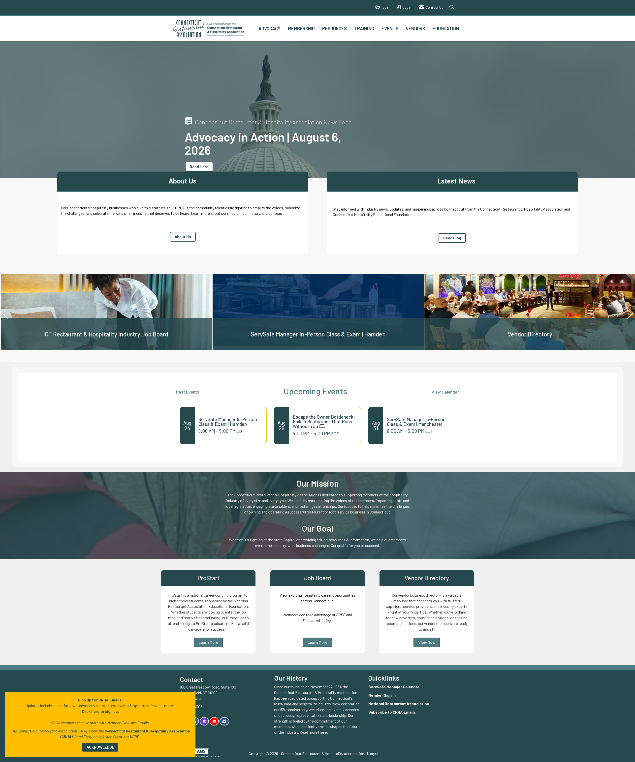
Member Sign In (382, 695)
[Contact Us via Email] (224, 721)
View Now (426, 642)
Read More (199, 166)
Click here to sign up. (100, 711)
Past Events (187, 392)
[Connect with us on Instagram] (204, 721)
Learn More (208, 642)
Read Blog (452, 237)
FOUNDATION (446, 28)
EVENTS (389, 28)
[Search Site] (452, 7)
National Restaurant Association (398, 703)
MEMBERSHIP (301, 28)
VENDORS (415, 28)
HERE (134, 736)
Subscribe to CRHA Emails (392, 712)
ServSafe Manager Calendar (393, 686)
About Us (183, 236)
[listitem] (317, 110)
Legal (372, 753)
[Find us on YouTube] (214, 721)
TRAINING (364, 28)
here (322, 732)
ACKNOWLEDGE (100, 747)
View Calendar (445, 392)
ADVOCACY (269, 28)
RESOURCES (334, 28)
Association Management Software (198, 757)
